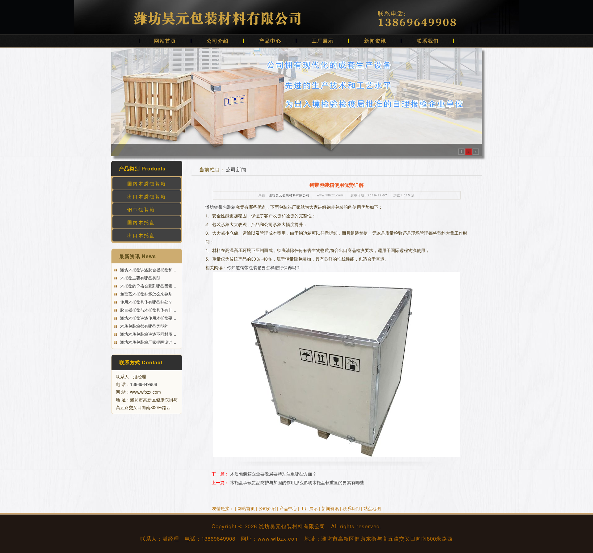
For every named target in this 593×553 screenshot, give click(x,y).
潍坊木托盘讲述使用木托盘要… (147, 318)
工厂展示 (323, 40)
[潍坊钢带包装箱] (296, 101)
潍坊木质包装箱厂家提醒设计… (147, 342)
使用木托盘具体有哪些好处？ (145, 302)
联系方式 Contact (140, 362)
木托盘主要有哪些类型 (139, 278)
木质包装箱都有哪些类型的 (143, 326)
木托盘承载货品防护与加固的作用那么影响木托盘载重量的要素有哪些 (297, 482)
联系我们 (428, 40)
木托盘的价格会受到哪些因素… (147, 286)
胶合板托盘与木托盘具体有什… (147, 310)
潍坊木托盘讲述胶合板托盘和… (147, 270)
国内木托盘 (141, 222)
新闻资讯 (375, 40)
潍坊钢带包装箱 (220, 207)
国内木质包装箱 (146, 183)
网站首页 (165, 40)
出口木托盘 (141, 235)
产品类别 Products (142, 168)
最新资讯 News (137, 256)
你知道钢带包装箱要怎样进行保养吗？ (264, 267)
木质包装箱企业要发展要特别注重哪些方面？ (273, 474)
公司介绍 (218, 40)
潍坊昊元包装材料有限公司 (289, 195)
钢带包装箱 (141, 209)
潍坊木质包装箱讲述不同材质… (147, 334)
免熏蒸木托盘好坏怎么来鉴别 (145, 294)
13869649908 (143, 384)
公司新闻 (235, 169)
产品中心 (270, 40)
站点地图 (372, 508)
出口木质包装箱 (146, 196)
